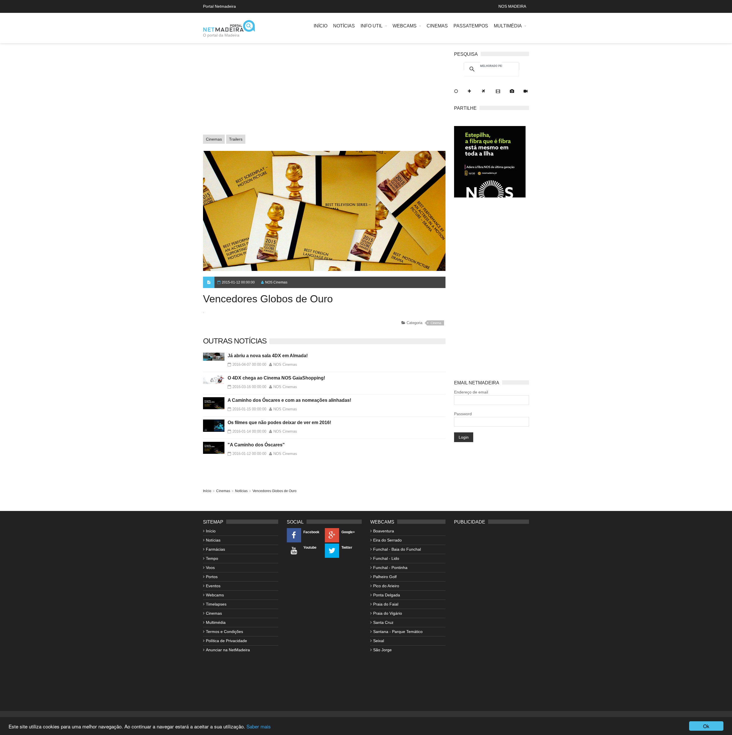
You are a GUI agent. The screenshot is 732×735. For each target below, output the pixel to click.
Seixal (378, 640)
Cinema (436, 323)
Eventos (213, 586)
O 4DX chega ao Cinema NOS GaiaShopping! (276, 378)
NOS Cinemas (276, 282)
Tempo (212, 558)
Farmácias (215, 549)
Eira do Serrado (387, 540)
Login (464, 437)
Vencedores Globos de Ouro (274, 491)
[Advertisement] (324, 92)
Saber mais (258, 726)
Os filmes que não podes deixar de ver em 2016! (279, 422)
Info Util (372, 25)
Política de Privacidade (226, 640)
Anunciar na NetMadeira (228, 650)
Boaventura (383, 531)
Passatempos (470, 25)
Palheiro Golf (385, 576)
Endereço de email (471, 392)
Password (463, 414)
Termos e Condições (224, 631)
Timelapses (216, 604)
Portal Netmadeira (219, 6)
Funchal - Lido (386, 558)
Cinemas (437, 25)
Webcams (405, 25)
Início (320, 25)
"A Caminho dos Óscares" (256, 444)
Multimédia (508, 25)
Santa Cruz (383, 622)
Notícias (344, 25)
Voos (210, 567)
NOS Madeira (512, 6)
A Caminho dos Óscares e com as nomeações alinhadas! (289, 400)
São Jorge (382, 650)
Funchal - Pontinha (390, 567)
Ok (706, 726)
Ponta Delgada (386, 595)
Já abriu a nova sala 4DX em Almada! (268, 355)
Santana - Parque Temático (398, 631)
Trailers (235, 139)
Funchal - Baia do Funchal (397, 549)
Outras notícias (234, 341)
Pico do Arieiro (386, 586)
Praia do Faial (385, 604)
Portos (212, 576)
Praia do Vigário (387, 613)
